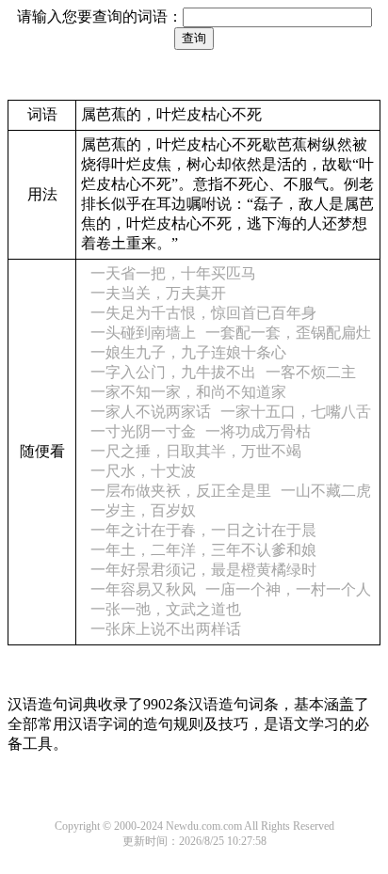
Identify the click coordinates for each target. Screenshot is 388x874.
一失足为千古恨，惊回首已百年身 (203, 313)
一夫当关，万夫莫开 (158, 293)
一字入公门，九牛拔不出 (173, 372)
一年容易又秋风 (143, 589)
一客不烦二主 (311, 372)
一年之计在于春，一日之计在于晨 (203, 530)
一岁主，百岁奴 (143, 510)
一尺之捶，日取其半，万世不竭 (195, 451)
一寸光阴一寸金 (143, 431)
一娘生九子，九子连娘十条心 (188, 352)
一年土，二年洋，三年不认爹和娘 (203, 550)
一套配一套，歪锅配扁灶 (288, 333)
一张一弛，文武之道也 (165, 609)
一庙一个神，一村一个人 (288, 589)
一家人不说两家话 (150, 412)
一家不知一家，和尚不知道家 (188, 392)
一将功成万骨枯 (258, 431)
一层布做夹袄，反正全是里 (180, 491)
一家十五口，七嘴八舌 (295, 412)
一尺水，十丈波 (143, 471)
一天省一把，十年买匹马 (173, 273)
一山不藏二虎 (326, 491)
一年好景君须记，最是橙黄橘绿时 (203, 570)
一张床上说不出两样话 (165, 629)
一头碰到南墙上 (143, 333)
